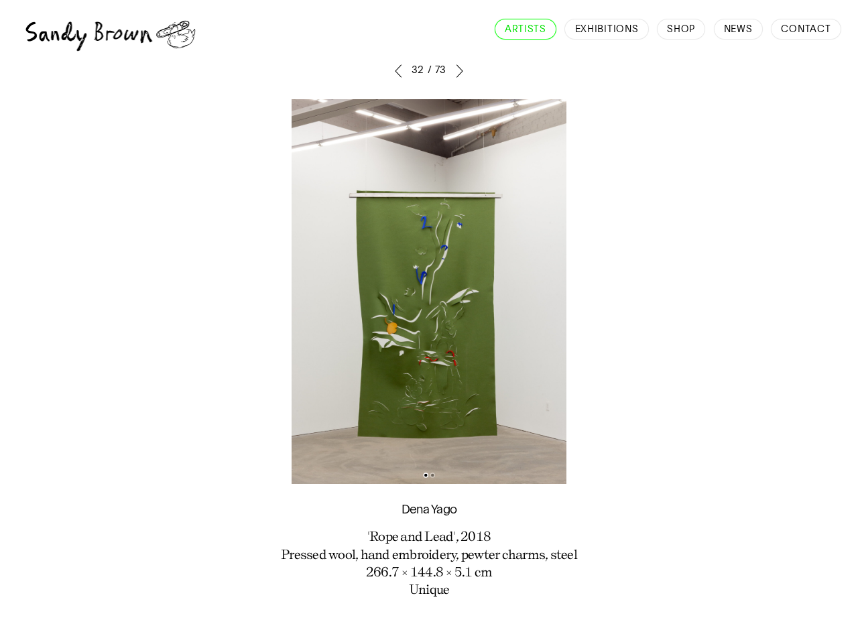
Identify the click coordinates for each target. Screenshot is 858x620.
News (738, 29)
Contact (806, 29)
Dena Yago (429, 510)
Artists (525, 29)
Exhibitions (607, 29)
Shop (681, 29)
